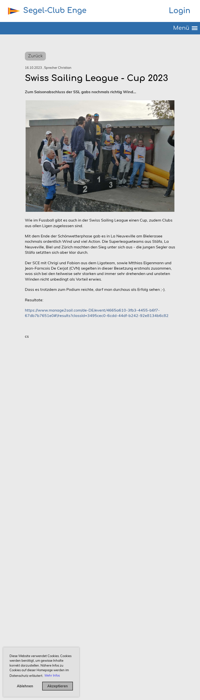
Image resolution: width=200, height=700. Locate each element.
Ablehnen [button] (25, 686)
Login (179, 11)
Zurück (35, 56)
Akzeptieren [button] (57, 686)
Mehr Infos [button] (52, 675)
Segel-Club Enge (55, 11)
